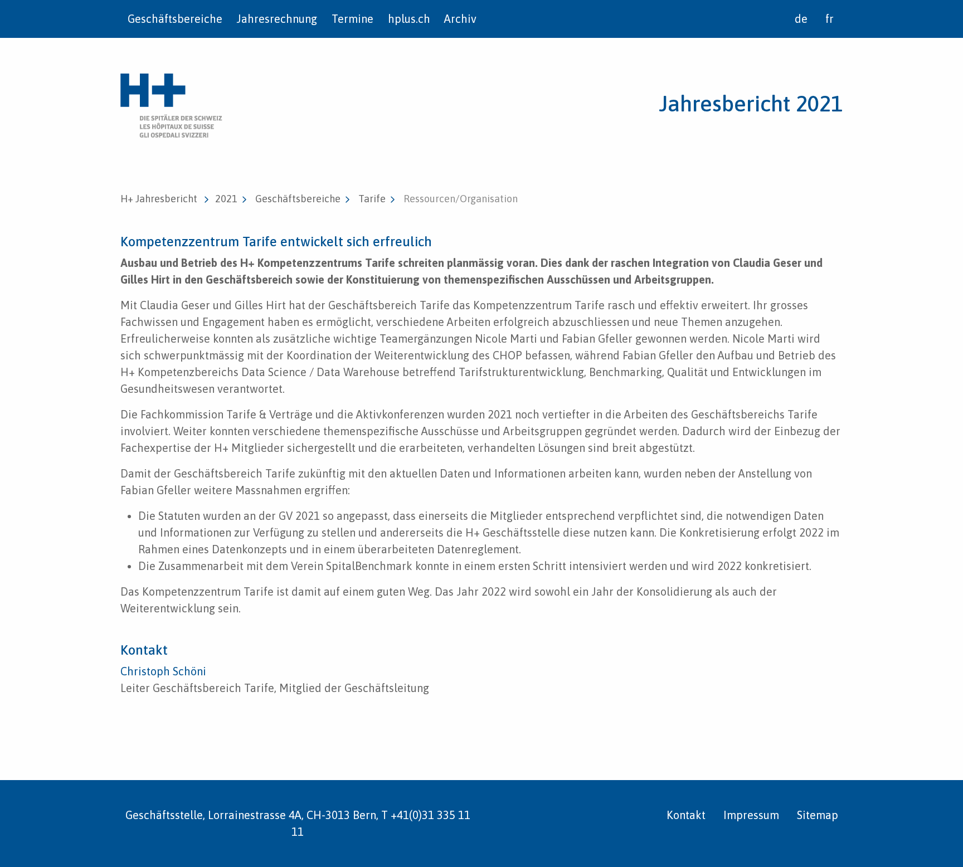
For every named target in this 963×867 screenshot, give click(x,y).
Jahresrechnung (276, 18)
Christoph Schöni (163, 671)
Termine (352, 18)
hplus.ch (409, 18)
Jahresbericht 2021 (751, 103)
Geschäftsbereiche (175, 18)
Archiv (460, 18)
